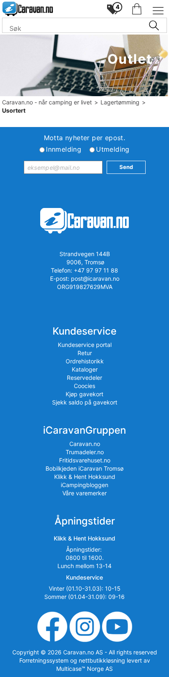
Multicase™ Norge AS (84, 668)
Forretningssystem (44, 660)
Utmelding (113, 149)
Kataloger (85, 369)
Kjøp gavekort (84, 393)
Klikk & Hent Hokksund (84, 476)
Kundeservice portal (85, 344)
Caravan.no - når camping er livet (47, 102)
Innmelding (63, 149)
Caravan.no (84, 443)
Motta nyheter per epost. (85, 138)
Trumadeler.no (85, 451)
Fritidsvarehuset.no (84, 460)
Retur (85, 352)
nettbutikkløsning (102, 660)
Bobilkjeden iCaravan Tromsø (84, 468)
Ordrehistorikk (85, 361)
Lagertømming (119, 102)
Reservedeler (84, 377)
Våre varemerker (84, 493)
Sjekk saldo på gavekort (84, 402)
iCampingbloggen (84, 484)
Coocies (84, 385)
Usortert (13, 110)
